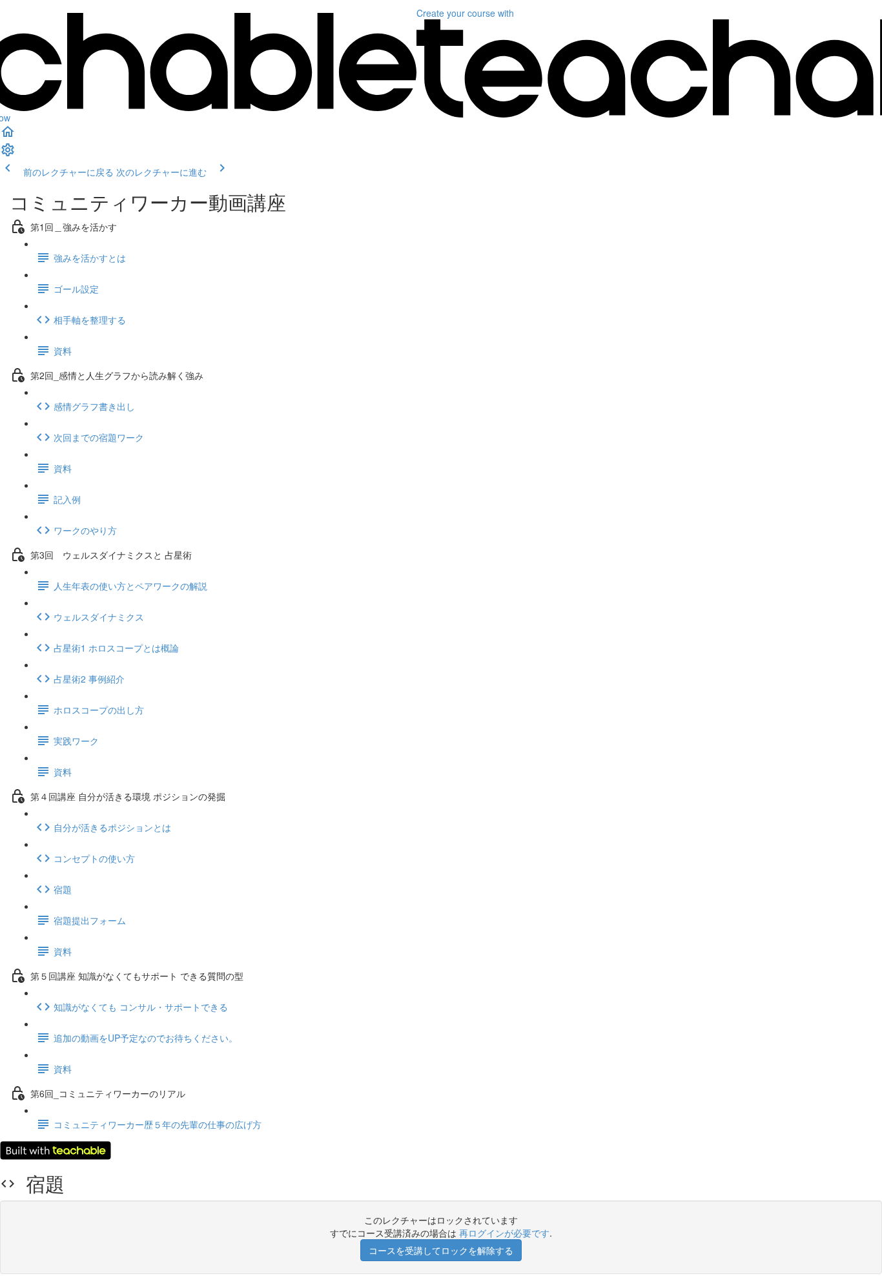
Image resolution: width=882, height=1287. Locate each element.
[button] (7, 135)
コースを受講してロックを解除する (441, 1250)
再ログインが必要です (504, 1232)
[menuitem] (7, 153)
